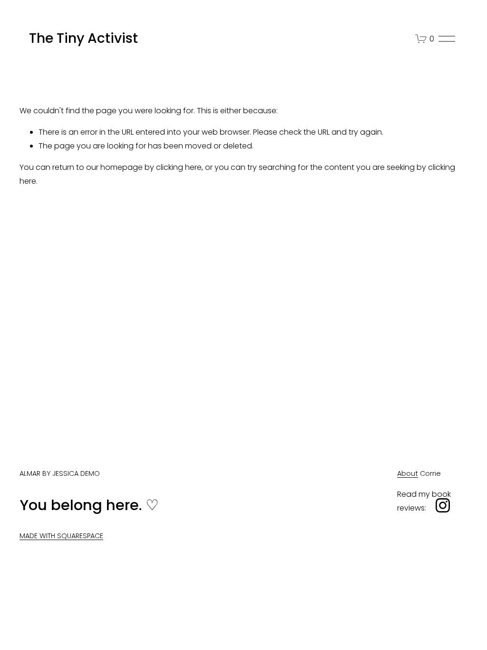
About (407, 473)
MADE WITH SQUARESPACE (61, 536)
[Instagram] (442, 505)
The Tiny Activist (83, 38)
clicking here (179, 167)
